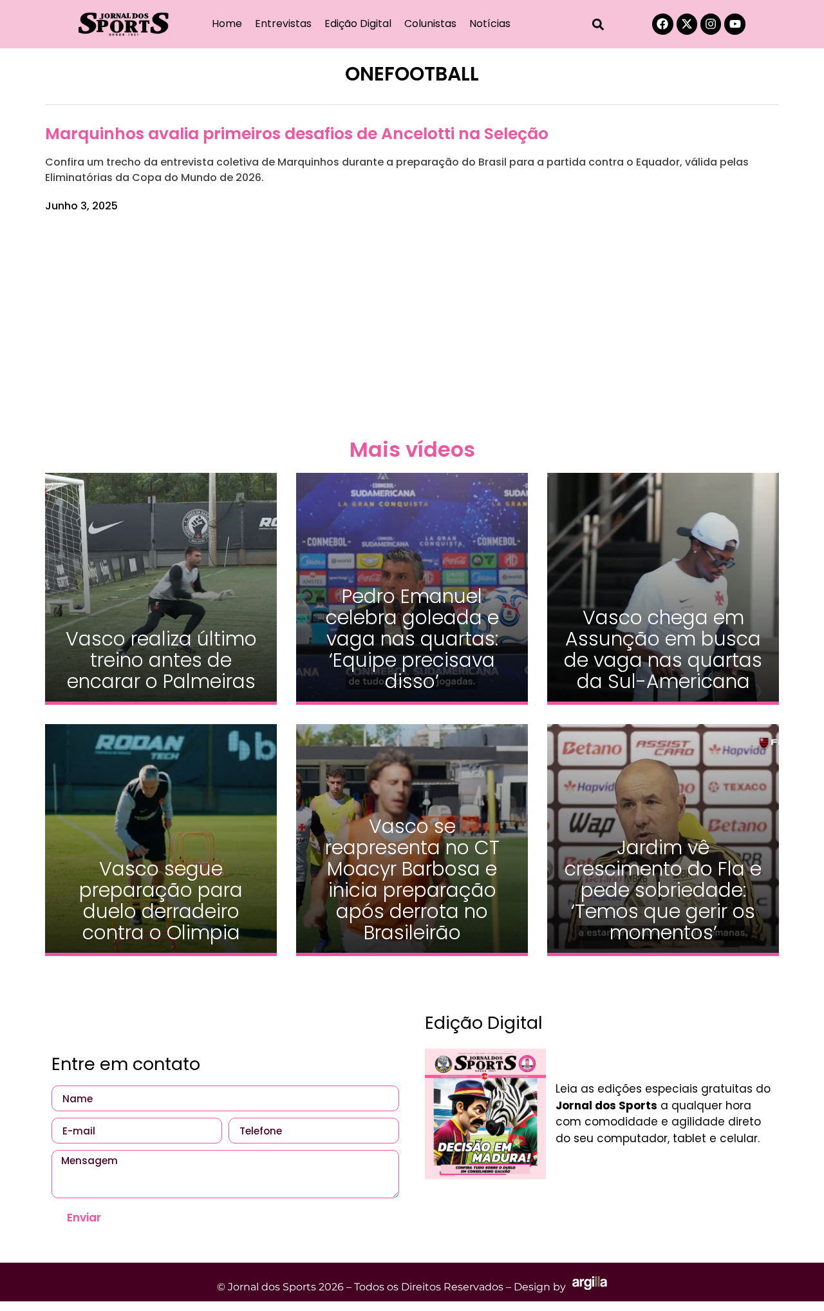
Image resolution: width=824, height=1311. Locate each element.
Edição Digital (357, 23)
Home (227, 23)
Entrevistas (283, 23)
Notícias (489, 23)
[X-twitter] (687, 24)
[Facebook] (662, 24)
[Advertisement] (412, 323)
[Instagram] (710, 24)
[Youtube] (734, 24)
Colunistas (430, 23)
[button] (598, 24)
